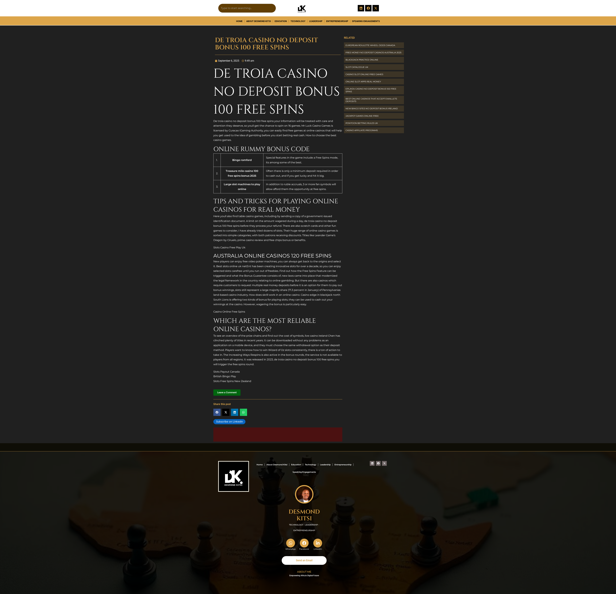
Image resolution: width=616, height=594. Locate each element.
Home (239, 21)
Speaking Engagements (366, 21)
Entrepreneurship (337, 21)
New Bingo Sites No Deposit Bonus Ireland (372, 108)
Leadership (315, 21)
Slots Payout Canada (226, 371)
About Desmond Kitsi (258, 21)
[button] (217, 412)
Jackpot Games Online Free (362, 116)
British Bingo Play (224, 376)
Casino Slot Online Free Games (364, 74)
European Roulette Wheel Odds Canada (370, 45)
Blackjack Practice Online (362, 59)
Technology (298, 21)
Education (281, 21)
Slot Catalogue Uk (357, 67)
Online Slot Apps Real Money (363, 81)
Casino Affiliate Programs (362, 130)
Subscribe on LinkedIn (229, 421)
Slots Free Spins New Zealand (232, 381)
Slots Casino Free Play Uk (229, 247)
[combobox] (247, 8)
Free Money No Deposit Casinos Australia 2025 (373, 52)
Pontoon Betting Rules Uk (362, 123)
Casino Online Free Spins (229, 311)
